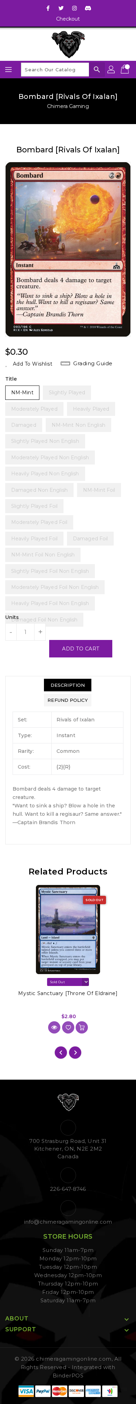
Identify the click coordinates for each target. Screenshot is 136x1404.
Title (11, 379)
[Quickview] (54, 1027)
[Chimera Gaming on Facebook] (48, 8)
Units (12, 617)
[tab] (67, 685)
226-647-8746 (68, 1189)
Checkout (68, 19)
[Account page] (112, 70)
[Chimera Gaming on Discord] (88, 8)
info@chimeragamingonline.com (68, 1221)
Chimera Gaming (68, 106)
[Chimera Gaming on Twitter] (61, 8)
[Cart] (126, 70)
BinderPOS (68, 1375)
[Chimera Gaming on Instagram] (74, 8)
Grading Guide (93, 363)
